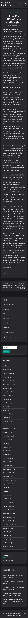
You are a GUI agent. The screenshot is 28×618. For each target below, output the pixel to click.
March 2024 (6, 458)
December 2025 (7, 381)
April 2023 (6, 499)
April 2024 (6, 454)
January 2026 (7, 377)
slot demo (6, 309)
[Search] (26, 4)
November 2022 (7, 517)
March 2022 (6, 547)
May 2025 (6, 406)
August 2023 (7, 484)
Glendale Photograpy (7, 3)
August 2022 (7, 528)
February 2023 (7, 506)
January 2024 (7, 465)
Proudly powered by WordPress (11, 613)
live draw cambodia (8, 332)
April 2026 (6, 366)
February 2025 (7, 418)
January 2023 (7, 510)
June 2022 (6, 535)
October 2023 (7, 476)
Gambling (7, 274)
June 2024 (6, 447)
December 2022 (7, 513)
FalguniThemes (16, 615)
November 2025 (7, 384)
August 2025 (7, 395)
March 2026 (6, 370)
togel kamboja (7, 337)
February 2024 (7, 462)
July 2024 (6, 443)
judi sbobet (6, 327)
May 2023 (6, 495)
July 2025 (6, 399)
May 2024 (6, 451)
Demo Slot (6, 323)
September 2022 (8, 524)
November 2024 (7, 429)
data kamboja (7, 318)
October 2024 (7, 432)
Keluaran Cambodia (8, 314)
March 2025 (6, 414)
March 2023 (6, 502)
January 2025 (7, 421)
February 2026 (7, 373)
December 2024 (7, 425)
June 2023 (6, 491)
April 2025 (6, 410)
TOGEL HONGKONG (8, 304)
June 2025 (6, 403)
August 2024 (7, 440)
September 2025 (8, 392)
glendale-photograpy (14, 25)
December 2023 (7, 469)
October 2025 (7, 388)
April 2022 (6, 543)
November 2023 (7, 473)
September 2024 (8, 436)
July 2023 (6, 488)
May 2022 (6, 539)
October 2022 (7, 521)
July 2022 (6, 532)
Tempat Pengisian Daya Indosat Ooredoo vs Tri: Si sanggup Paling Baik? (13, 601)
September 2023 (8, 480)
